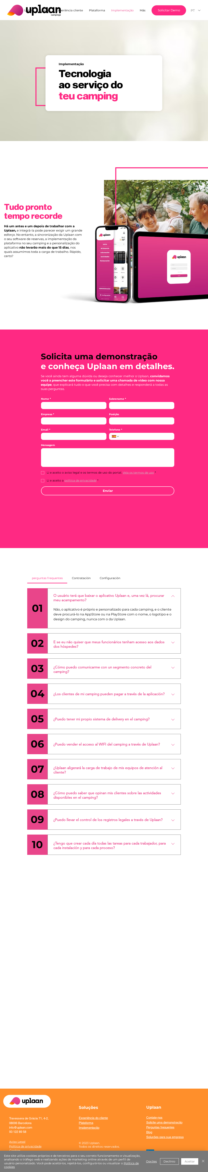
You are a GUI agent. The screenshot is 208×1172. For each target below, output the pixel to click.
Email (45, 429)
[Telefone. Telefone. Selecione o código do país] (115, 436)
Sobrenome (117, 398)
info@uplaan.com (20, 1127)
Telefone (115, 429)
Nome (46, 398)
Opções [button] (151, 1161)
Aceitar (190, 1161)
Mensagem (48, 445)
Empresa (47, 414)
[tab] (47, 578)
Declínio (169, 1161)
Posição (114, 414)
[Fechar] (203, 1161)
